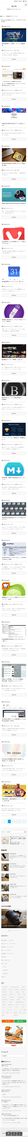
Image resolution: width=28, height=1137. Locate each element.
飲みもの (16, 1015)
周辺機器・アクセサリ (7, 953)
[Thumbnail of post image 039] (14, 155)
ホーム (3, 16)
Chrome (10, 989)
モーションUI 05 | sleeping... (10, 1115)
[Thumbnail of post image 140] (14, 233)
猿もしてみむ (22, 1012)
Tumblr (4, 1002)
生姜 (3, 1015)
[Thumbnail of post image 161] (14, 589)
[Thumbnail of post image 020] (14, 509)
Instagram (4, 994)
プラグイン (10, 1010)
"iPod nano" (5, 987)
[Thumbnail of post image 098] (14, 630)
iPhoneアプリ (12, 994)
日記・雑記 (16, 50)
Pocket (18, 999)
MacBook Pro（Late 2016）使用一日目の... (12, 1096)
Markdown (4, 999)
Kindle (24, 994)
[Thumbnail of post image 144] (14, 195)
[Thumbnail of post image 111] (14, 790)
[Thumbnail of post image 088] (14, 115)
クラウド (11, 1007)
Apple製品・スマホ (7, 604)
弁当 (3, 1012)
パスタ (3, 1010)
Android (4, 989)
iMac (23, 992)
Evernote (23, 989)
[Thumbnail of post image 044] (14, 311)
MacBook (12, 997)
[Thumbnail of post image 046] (14, 35)
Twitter (10, 1002)
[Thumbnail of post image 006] (14, 670)
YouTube (17, 1004)
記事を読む (14, 59)
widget (4, 1004)
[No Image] (14, 750)
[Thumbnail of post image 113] (14, 351)
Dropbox (16, 989)
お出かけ (23, 1004)
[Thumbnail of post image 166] (14, 389)
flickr (11, 992)
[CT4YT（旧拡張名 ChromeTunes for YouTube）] (14, 710)
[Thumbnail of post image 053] (14, 273)
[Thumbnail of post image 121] (14, 549)
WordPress (10, 1004)
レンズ (20, 1010)
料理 (3, 606)
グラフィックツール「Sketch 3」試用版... (12, 1122)
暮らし (4, 963)
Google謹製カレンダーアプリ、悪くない (13, 281)
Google (17, 992)
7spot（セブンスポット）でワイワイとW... (12, 1110)
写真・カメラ (5, 950)
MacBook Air (21, 997)
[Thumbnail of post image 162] (14, 75)
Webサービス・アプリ (8, 50)
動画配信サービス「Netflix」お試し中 (12, 359)
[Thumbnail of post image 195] (14, 469)
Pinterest (12, 999)
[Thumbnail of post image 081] (14, 429)
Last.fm (4, 997)
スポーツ (17, 1007)
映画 (7, 1012)
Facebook (4, 992)
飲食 (5, 973)
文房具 (3, 957)
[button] (4, 918)
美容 (3, 976)
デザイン (23, 1007)
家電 (25, 1010)
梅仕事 (15, 1012)
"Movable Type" (15, 987)
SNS (24, 999)
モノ (16, 1010)
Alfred (23, 987)
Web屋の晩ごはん (20, 1002)
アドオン (4, 1007)
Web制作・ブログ (18, 90)
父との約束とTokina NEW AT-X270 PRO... (12, 1072)
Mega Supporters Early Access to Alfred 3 (14, 203)
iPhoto (19, 994)
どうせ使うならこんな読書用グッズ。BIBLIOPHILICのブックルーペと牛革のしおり (18, 857)
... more (22, 843)
